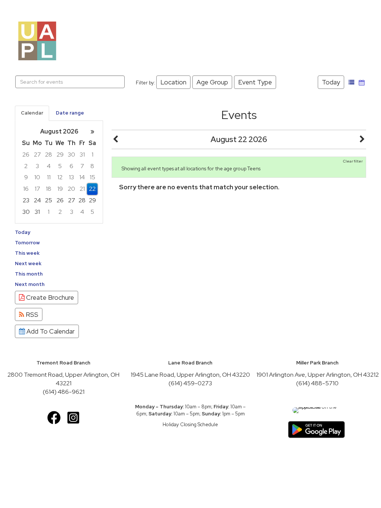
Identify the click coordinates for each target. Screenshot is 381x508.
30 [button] (71, 154)
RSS (31, 314)
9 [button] (26, 177)
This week (27, 253)
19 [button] (60, 189)
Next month (30, 284)
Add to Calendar (50, 331)
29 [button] (60, 154)
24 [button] (37, 200)
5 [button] (60, 166)
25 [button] (48, 200)
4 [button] (49, 166)
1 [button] (92, 154)
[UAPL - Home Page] (37, 40)
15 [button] (92, 177)
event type (255, 82)
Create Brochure (49, 297)
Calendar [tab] (32, 113)
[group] (59, 172)
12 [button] (60, 177)
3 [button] (37, 166)
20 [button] (71, 189)
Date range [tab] (70, 113)
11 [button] (49, 177)
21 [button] (82, 189)
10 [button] (37, 177)
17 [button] (37, 189)
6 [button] (71, 166)
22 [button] (92, 189)
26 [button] (25, 154)
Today (331, 82)
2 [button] (26, 166)
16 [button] (26, 189)
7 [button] (82, 166)
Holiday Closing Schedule (190, 424)
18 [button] (48, 189)
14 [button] (82, 177)
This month (29, 274)
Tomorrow (27, 242)
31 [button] (82, 154)
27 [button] (37, 154)
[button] (352, 83)
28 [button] (48, 154)
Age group (212, 82)
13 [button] (71, 177)
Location (173, 82)
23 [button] (26, 200)
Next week (28, 263)
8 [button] (92, 166)
